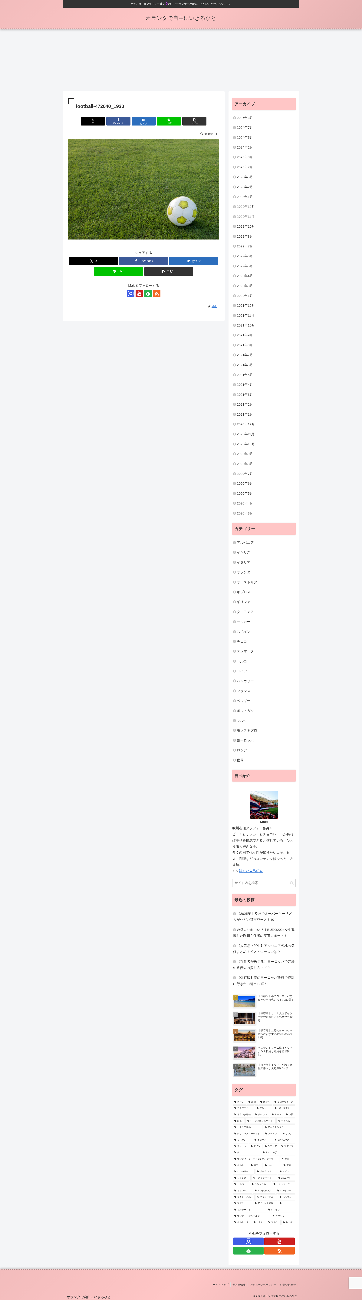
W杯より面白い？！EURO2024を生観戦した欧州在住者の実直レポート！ (264, 933)
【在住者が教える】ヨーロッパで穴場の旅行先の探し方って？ (264, 965)
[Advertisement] (181, 60)
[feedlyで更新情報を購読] (148, 293)
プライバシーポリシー (263, 1284)
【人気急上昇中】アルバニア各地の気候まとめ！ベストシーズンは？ (264, 949)
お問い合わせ (288, 1284)
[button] (194, 121)
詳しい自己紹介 (251, 871)
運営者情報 (239, 1284)
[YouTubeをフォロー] (139, 293)
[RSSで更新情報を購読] (156, 293)
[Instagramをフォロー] (130, 293)
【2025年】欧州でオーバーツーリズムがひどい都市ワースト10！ (262, 917)
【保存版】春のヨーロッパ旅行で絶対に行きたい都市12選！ (264, 981)
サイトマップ (221, 1284)
